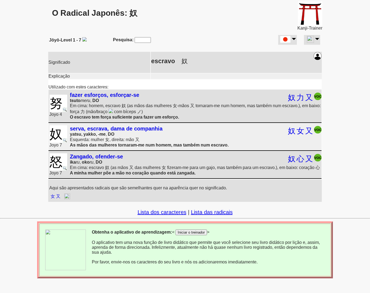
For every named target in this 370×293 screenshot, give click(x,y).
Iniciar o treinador (191, 232)
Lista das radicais (212, 212)
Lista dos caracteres (162, 212)
